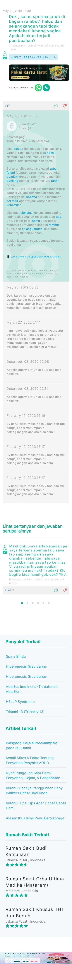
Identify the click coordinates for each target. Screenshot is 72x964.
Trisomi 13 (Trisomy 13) (25, 712)
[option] (36, 568)
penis (17, 148)
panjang (12, 180)
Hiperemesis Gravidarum (26, 666)
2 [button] (27, 603)
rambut (54, 225)
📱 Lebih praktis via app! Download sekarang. (34, 256)
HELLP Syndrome (20, 702)
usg (58, 216)
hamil (51, 153)
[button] (36, 105)
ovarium (12, 176)
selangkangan (32, 229)
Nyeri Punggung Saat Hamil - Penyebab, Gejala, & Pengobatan (33, 775)
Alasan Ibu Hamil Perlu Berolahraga (35, 818)
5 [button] (43, 603)
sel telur (12, 201)
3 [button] (33, 603)
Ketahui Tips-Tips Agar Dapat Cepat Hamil (36, 805)
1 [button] (22, 603)
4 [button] (38, 603)
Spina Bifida (16, 656)
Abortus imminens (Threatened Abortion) (32, 689)
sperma (31, 197)
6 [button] (49, 603)
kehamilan (14, 205)
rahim (55, 180)
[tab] (36, 302)
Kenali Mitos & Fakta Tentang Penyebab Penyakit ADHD (30, 760)
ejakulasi (26, 212)
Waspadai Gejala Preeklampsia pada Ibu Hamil (31, 745)
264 (8, 590)
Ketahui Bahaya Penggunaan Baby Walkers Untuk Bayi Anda (34, 790)
